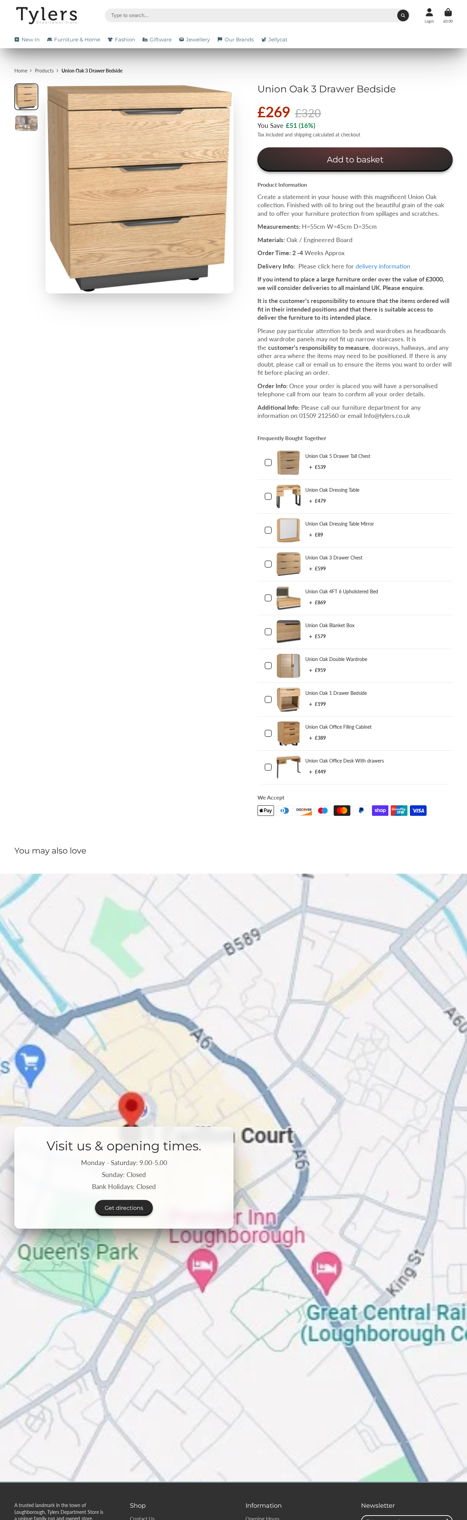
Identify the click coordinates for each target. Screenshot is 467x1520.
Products (44, 71)
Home (20, 71)
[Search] (403, 15)
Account (429, 15)
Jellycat (278, 39)
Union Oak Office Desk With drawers (344, 761)
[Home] (47, 15)
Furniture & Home (77, 39)
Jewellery (198, 39)
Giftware (161, 39)
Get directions (124, 1207)
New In (31, 39)
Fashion (125, 39)
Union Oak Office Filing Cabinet (338, 727)
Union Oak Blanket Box (330, 625)
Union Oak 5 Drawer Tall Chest (337, 456)
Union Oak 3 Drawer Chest (333, 557)
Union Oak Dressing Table (332, 490)
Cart (448, 15)
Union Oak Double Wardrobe (336, 659)
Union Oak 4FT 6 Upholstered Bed (341, 591)
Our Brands (239, 39)
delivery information (383, 266)
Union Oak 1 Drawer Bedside (336, 693)
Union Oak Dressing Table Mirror (339, 524)
